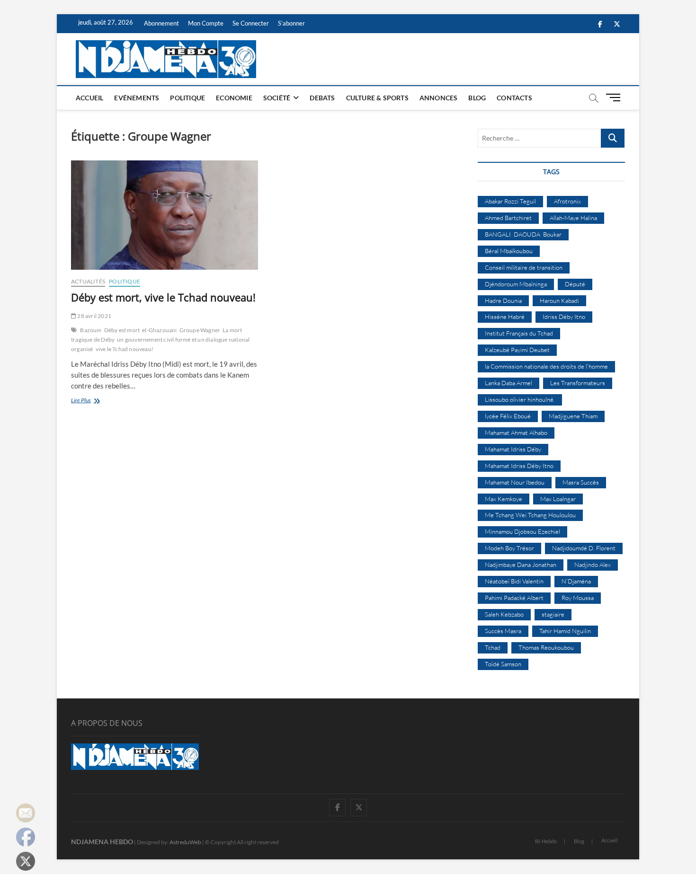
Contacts (514, 98)
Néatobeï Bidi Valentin (514, 581)
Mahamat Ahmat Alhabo (516, 432)
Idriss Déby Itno (564, 316)
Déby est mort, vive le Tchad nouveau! (163, 297)
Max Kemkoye (503, 499)
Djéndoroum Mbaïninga (516, 284)
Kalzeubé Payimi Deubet (517, 349)
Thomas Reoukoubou (546, 647)
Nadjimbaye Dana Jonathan (520, 564)
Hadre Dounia (503, 300)
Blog (477, 98)
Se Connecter (250, 23)
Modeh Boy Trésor (509, 548)
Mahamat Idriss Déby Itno (519, 465)
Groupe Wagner (200, 330)
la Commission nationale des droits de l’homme (546, 366)
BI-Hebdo (546, 841)
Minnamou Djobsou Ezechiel (522, 531)
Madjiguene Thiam (573, 416)
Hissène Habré (505, 316)
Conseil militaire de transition (523, 267)
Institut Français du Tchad (519, 333)
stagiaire (553, 614)
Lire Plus (91, 401)
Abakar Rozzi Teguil (510, 201)
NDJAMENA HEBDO (102, 842)
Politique (187, 98)
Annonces (438, 98)
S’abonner (291, 23)
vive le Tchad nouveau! (124, 349)
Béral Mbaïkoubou (509, 251)
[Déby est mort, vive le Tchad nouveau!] (164, 215)
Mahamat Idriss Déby (513, 449)
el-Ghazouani (159, 330)
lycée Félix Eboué (508, 416)
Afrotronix (567, 201)
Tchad (492, 647)
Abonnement (161, 23)
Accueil (89, 98)
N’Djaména (576, 581)
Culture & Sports (377, 98)
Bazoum (90, 330)
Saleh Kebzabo (504, 614)
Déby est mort (122, 330)
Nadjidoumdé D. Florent (584, 548)
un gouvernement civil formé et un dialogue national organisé (160, 344)
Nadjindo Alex (592, 564)
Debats (322, 98)
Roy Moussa (578, 597)
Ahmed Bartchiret (508, 217)
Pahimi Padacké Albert (514, 597)
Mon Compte (205, 23)
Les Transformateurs (577, 383)
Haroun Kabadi (559, 300)
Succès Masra (503, 631)
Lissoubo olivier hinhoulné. (520, 399)
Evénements (136, 98)
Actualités (88, 281)
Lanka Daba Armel (508, 383)
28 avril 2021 (93, 315)
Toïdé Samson (503, 664)
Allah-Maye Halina (573, 217)
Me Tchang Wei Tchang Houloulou (530, 515)
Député (575, 284)
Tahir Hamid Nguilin (565, 631)
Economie (234, 98)
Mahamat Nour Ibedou (514, 482)
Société (276, 98)
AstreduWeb (185, 842)
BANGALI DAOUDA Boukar (523, 234)
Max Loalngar (558, 499)
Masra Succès (580, 482)
